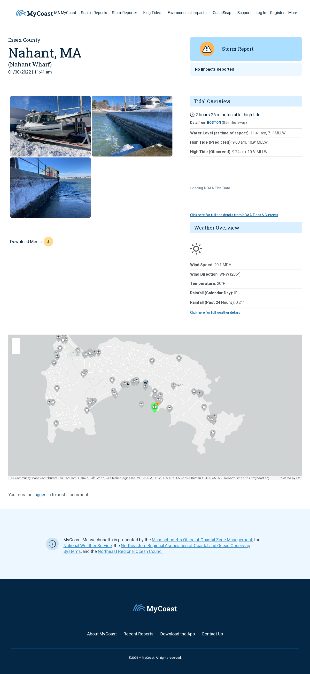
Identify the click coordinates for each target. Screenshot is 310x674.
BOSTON (214, 122)
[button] (139, 13)
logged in (42, 494)
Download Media (26, 241)
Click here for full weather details (215, 312)
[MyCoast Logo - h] (34, 13)
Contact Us (212, 633)
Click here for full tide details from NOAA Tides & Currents (234, 215)
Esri (298, 478)
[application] (155, 407)
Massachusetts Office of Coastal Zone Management (202, 539)
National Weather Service (87, 545)
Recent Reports (139, 633)
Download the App (177, 633)
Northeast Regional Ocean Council (130, 551)
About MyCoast (102, 633)
